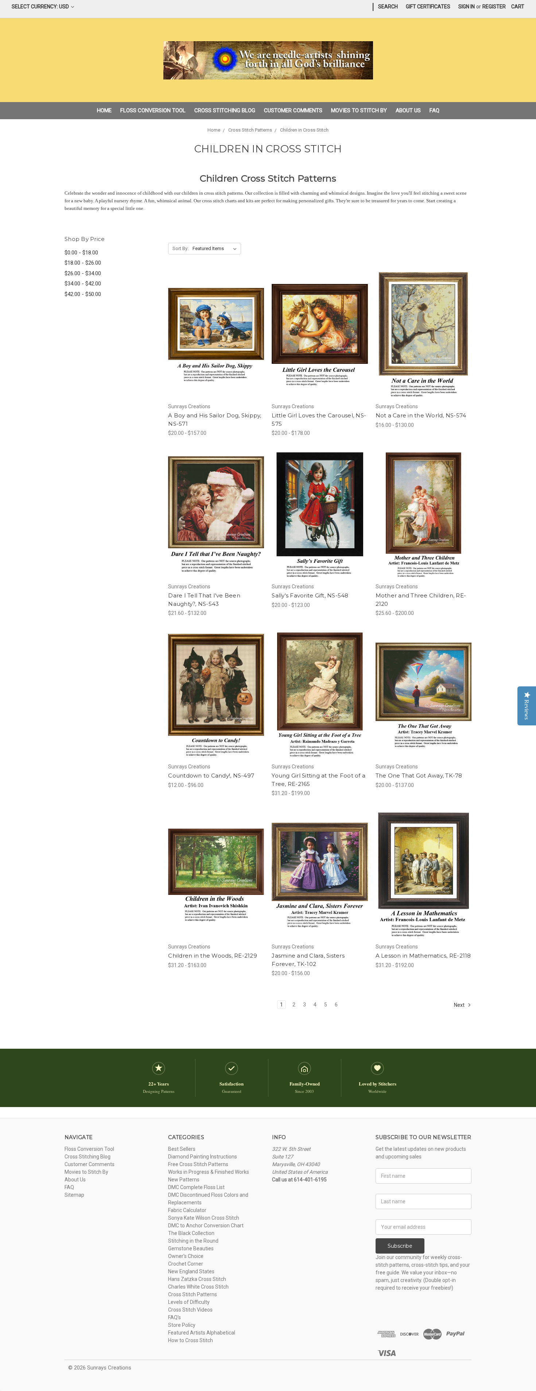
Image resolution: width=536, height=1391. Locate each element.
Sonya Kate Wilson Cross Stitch (203, 1218)
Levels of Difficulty (189, 1302)
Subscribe (400, 1246)
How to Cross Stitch (190, 1340)
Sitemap (74, 1195)
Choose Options (216, 348)
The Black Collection (191, 1233)
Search (388, 6)
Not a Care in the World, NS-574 (421, 415)
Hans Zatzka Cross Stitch (197, 1279)
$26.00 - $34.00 (83, 273)
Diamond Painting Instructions (202, 1157)
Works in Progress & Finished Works (208, 1172)
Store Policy (181, 1325)
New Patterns (183, 1179)
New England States (191, 1271)
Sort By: (180, 248)
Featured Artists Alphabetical (201, 1333)
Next (460, 1005)
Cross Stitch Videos (190, 1310)
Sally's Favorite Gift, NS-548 (310, 595)
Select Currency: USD (41, 6)
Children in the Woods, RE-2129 (212, 955)
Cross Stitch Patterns (192, 1294)
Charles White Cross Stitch (198, 1287)
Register (494, 6)
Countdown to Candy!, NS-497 (211, 775)
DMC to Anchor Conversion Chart (206, 1225)
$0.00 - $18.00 (81, 252)
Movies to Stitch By (359, 110)
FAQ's (174, 1317)
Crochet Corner (185, 1264)
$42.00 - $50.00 (83, 294)
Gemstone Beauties (191, 1248)
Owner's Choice (185, 1256)
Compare (214, 336)
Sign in (466, 6)
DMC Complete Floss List (196, 1187)
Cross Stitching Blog (224, 110)
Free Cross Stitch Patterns (198, 1164)
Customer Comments (293, 110)
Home (104, 110)
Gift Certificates (428, 6)
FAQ (434, 110)
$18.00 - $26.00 (83, 263)
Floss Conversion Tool (153, 110)
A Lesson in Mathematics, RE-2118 (423, 955)
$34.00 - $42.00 (83, 283)
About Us (408, 110)
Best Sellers (181, 1149)
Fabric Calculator (187, 1210)
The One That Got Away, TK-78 (419, 775)
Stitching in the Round (193, 1241)
